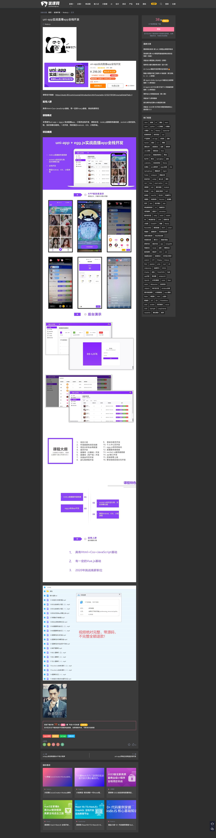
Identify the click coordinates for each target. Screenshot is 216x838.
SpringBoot (159, 159)
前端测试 (158, 256)
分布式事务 (155, 280)
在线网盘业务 (163, 232)
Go (152, 130)
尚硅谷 (146, 195)
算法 (152, 159)
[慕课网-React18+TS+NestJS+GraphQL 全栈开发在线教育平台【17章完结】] (89, 809)
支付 (145, 203)
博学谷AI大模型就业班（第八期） (155, 94)
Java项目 (147, 151)
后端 (79, 4)
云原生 (146, 167)
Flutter (146, 175)
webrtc (168, 215)
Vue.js (48, 821)
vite (171, 167)
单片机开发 (155, 288)
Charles (146, 272)
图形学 (154, 252)
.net (166, 252)
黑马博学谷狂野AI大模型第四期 (154, 103)
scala (163, 280)
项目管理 (147, 211)
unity (158, 264)
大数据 (104, 4)
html (158, 296)
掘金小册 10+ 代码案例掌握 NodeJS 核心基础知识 (121, 825)
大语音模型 (158, 292)
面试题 (154, 276)
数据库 (146, 300)
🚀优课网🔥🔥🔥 (50, 4)
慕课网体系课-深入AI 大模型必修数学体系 (158, 49)
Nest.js (165, 163)
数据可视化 (164, 240)
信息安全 (155, 151)
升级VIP (165, 24)
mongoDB (169, 244)
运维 (162, 147)
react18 (153, 195)
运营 (160, 248)
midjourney (147, 268)
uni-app (63, 736)
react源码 (168, 292)
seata (146, 284)
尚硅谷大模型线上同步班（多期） (155, 60)
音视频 (146, 187)
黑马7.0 (156, 240)
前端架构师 (147, 134)
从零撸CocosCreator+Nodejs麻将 (57, 793)
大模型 (146, 130)
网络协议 (167, 248)
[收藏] (129, 744)
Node (146, 296)
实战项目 (163, 284)
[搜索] (161, 3)
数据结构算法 (157, 155)
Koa (150, 183)
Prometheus (164, 300)
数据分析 (162, 175)
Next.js (167, 223)
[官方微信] (212, 828)
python (152, 126)
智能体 (146, 232)
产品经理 (147, 138)
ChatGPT (154, 223)
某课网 (169, 199)
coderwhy (147, 163)
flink (145, 264)
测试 (124, 4)
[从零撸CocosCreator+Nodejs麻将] (57, 777)
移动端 (87, 4)
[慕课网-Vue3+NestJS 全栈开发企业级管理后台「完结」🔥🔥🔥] (57, 809)
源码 (144, 4)
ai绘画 (146, 223)
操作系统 (158, 187)
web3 (161, 215)
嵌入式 (96, 4)
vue (163, 134)
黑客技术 (157, 171)
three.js (166, 260)
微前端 (152, 296)
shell (145, 304)
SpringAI (152, 308)
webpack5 (162, 276)
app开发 (146, 276)
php (164, 203)
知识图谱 (160, 304)
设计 (117, 4)
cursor (170, 227)
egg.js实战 (47, 736)
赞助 (63, 725)
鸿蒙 (160, 223)
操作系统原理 (148, 292)
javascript (147, 155)
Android (166, 187)
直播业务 (71, 736)
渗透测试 (155, 147)
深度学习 (156, 268)
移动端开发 (152, 219)
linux (162, 151)
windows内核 (166, 288)
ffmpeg (159, 260)
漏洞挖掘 (156, 227)
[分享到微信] (44, 744)
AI (111, 4)
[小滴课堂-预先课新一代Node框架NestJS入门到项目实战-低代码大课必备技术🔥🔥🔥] (89, 777)
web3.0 (146, 260)
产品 (131, 4)
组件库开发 (147, 215)
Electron (161, 199)
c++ (158, 143)
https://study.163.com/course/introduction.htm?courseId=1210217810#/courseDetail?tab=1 (93, 95)
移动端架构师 (148, 207)
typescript (166, 130)
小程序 (112, 789)
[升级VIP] (212, 823)
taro (151, 203)
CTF (153, 260)
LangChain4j (162, 308)
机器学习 (168, 195)
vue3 (146, 126)
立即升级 (84, 725)
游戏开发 (147, 244)
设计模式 (157, 203)
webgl (154, 179)
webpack (154, 175)
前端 (71, 4)
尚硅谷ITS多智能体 (150, 98)
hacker (146, 143)
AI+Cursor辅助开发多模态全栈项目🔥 (156, 69)
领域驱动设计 (148, 256)
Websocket (154, 284)
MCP (163, 227)
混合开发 (155, 244)
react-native (158, 183)
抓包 (153, 272)
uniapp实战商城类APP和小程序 (54, 756)
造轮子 (154, 211)
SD (157, 300)
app (162, 244)
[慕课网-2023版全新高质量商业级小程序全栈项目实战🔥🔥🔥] (121, 777)
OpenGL (147, 280)
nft (169, 264)
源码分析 (147, 147)
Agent (165, 171)
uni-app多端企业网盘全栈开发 (125, 756)
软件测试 (156, 134)
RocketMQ (147, 227)
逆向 (167, 159)
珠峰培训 (162, 207)
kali (152, 187)
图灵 (167, 179)
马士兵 (161, 195)
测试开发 (147, 179)
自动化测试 (156, 163)
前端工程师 (159, 191)
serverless (162, 211)
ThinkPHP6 (160, 272)
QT (152, 300)
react (166, 122)
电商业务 (153, 199)
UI (155, 207)
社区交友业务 (159, 236)
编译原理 (147, 252)
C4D (145, 308)
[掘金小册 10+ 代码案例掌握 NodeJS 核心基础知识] (121, 809)
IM (145, 219)
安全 (137, 4)
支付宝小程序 (167, 256)
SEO (160, 252)
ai (156, 122)
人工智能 (160, 126)
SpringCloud (148, 171)
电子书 (146, 159)
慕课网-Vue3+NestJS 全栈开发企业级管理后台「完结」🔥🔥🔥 (57, 825)
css (166, 183)
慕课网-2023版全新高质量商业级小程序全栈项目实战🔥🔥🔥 (120, 793)
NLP (166, 191)
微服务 (146, 199)
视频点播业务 (148, 236)
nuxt (164, 264)
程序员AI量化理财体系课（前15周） (156, 65)
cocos (167, 304)
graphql (152, 264)
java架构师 (154, 167)
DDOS (164, 268)
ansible (152, 304)
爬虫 (165, 155)
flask (169, 280)
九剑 (168, 272)
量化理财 (156, 312)
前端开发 (166, 219)
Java (145, 122)
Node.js (47, 24)
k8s (152, 191)
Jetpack (147, 288)
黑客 (163, 143)
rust (145, 183)
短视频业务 (147, 240)
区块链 (146, 191)
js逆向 (164, 296)
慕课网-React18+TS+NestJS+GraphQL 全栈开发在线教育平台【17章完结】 (89, 825)
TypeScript (81, 821)
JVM (159, 219)
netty (155, 215)
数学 (162, 312)
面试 (152, 143)
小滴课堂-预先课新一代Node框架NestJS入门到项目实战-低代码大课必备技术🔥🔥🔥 (89, 793)
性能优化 (147, 248)
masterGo (147, 312)
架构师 (168, 147)
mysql (154, 248)
